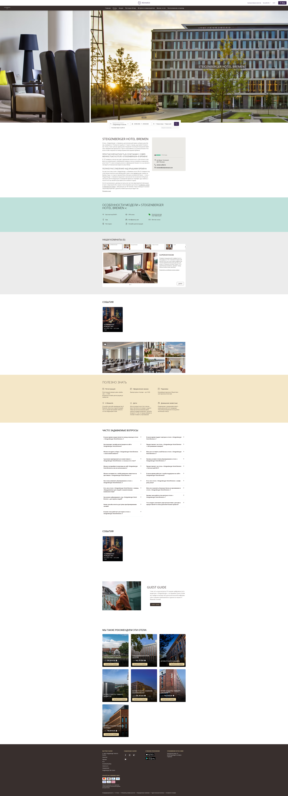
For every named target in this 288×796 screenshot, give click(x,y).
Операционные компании (143, 793)
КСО (103, 761)
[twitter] (133, 755)
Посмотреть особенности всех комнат (169, 270)
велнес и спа (137, 173)
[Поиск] (176, 124)
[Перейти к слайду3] (145, 117)
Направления (105, 768)
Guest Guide (155, 604)
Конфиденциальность (108, 793)
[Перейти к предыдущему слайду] (2, 66)
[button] (113, 319)
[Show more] (105, 344)
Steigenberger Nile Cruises (108, 770)
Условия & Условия (171, 793)
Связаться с (105, 766)
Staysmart (104, 757)
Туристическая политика (157, 793)
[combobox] (119, 124)
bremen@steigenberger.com (165, 167)
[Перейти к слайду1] (142, 117)
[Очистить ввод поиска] (128, 124)
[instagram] (129, 755)
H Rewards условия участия (128, 793)
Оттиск (117, 793)
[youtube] (125, 759)
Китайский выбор (106, 763)
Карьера (104, 759)
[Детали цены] (116, 660)
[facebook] (125, 755)
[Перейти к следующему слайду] (185, 247)
